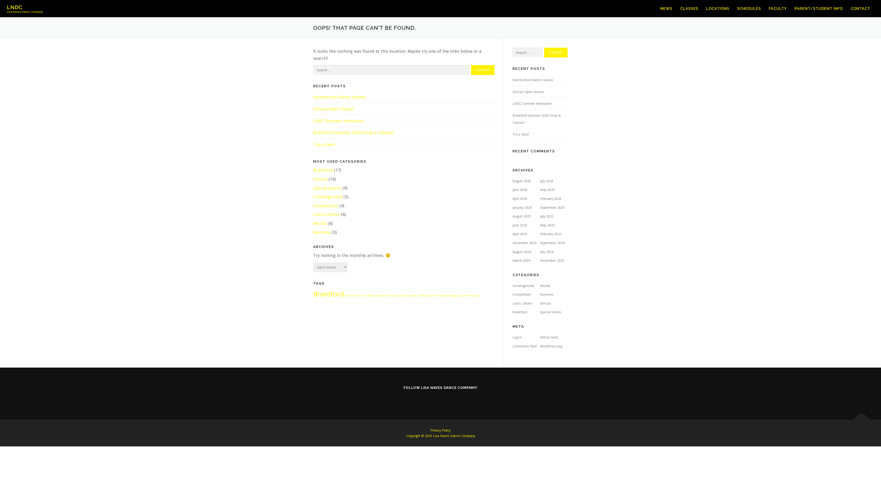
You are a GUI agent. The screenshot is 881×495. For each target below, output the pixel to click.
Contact (860, 8)
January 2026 (522, 207)
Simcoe (320, 179)
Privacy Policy (440, 430)
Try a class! (324, 144)
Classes (689, 8)
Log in (517, 337)
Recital (319, 223)
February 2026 (550, 198)
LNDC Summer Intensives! (338, 121)
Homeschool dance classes (339, 97)
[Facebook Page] (434, 397)
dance (396, 295)
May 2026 (547, 189)
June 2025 (520, 225)
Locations (717, 8)
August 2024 (522, 252)
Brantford (323, 170)
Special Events (327, 188)
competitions (383, 295)
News (666, 8)
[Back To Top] (861, 419)
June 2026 (520, 189)
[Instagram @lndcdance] (408, 397)
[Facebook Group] (446, 397)
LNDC (14, 7)
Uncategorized (327, 196)
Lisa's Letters (326, 214)
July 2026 (546, 181)
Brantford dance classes (359, 295)
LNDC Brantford (428, 295)
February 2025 (550, 234)
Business (322, 232)
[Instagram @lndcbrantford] (421, 397)
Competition (325, 205)
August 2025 (522, 216)
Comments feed (525, 346)
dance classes (409, 295)
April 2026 (520, 198)
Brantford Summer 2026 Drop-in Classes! (353, 132)
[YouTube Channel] (459, 397)
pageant (455, 295)
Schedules (749, 8)
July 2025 (546, 216)
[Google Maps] (472, 397)
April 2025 (520, 234)
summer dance (470, 295)
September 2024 (552, 243)
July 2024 (546, 252)
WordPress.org (551, 346)
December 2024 (524, 243)
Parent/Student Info (819, 8)
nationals (444, 295)
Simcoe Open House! (333, 109)
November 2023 (552, 260)
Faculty (778, 8)
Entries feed (549, 337)
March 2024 (521, 260)
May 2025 (547, 225)
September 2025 (552, 207)
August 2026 (522, 181)
